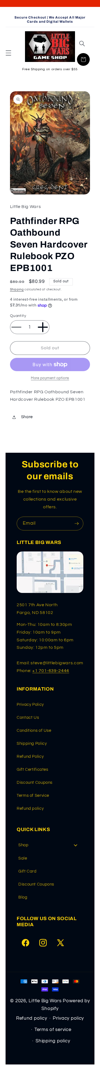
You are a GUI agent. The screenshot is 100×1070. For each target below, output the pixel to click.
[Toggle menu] (75, 845)
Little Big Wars (45, 1000)
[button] (8, 52)
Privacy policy (68, 1018)
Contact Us (28, 717)
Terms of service (52, 1029)
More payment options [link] (50, 378)
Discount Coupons (34, 782)
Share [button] (27, 417)
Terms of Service (33, 795)
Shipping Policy (32, 743)
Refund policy (30, 808)
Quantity (18, 316)
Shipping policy (53, 1040)
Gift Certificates (32, 769)
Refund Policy (30, 756)
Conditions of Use (34, 730)
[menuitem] (50, 845)
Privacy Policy (30, 704)
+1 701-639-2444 (50, 670)
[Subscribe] (76, 523)
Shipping (17, 289)
